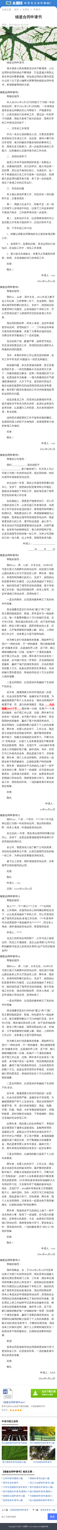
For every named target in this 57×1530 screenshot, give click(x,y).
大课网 (24, 1526)
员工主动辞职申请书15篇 (42, 1483)
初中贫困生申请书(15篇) (41, 1487)
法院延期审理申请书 (19, 1510)
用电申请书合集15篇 (40, 1478)
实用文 (26, 9)
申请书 (36, 9)
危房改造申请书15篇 (13, 1500)
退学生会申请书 (10, 1483)
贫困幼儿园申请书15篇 (14, 1496)
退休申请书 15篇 (47, 1510)
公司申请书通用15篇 (13, 1478)
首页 (16, 9)
